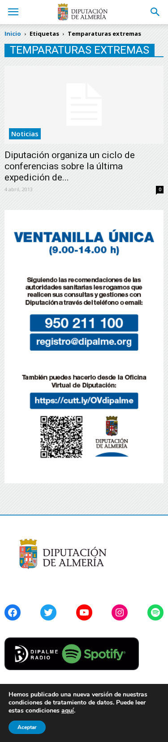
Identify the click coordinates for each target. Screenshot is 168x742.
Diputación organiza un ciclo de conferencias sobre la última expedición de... (69, 166)
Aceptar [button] (27, 727)
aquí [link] (67, 710)
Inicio (12, 33)
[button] (155, 12)
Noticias (25, 133)
